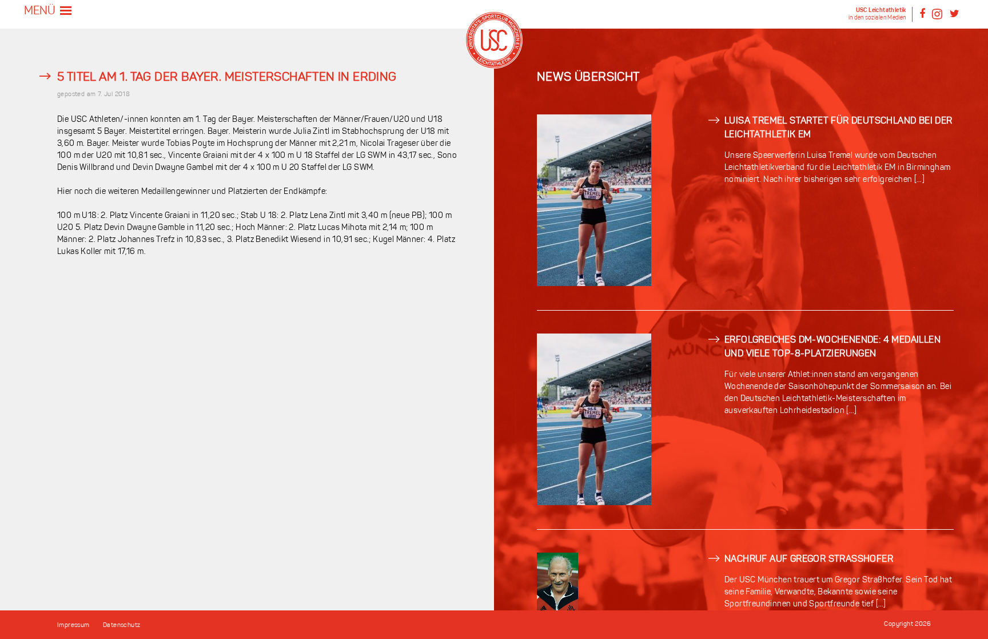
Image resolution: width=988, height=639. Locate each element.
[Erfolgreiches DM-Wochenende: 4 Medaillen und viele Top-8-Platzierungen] (594, 503)
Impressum (73, 625)
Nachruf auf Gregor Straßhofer (808, 559)
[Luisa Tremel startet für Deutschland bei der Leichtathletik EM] (594, 284)
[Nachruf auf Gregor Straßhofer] (557, 609)
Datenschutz (121, 625)
